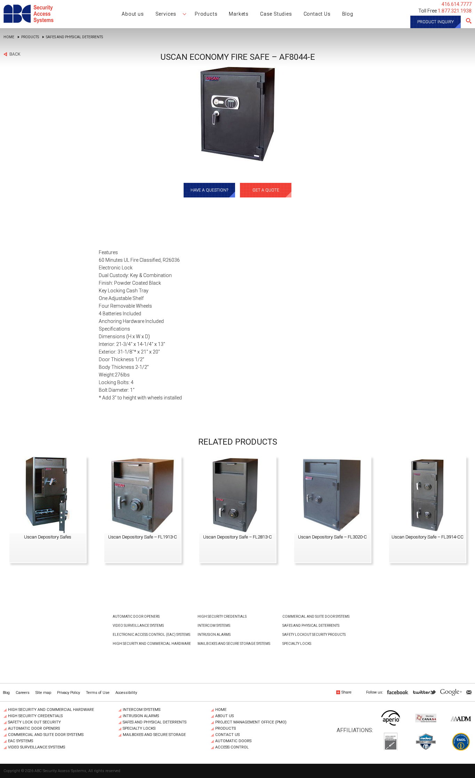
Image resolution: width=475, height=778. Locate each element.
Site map (43, 692)
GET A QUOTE (265, 190)
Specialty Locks (296, 644)
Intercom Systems (214, 625)
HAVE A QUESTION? (209, 190)
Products (30, 37)
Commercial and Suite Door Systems (315, 616)
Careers (23, 692)
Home (8, 37)
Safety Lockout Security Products (314, 635)
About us (224, 716)
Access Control (232, 747)
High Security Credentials (222, 616)
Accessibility (126, 692)
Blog (6, 692)
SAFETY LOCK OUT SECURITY (34, 722)
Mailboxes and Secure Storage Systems (234, 644)
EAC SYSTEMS (20, 741)
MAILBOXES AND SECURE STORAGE (154, 735)
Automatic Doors (233, 741)
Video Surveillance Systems (138, 625)
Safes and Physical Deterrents (74, 37)
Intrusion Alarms (214, 635)
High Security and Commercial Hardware (152, 644)
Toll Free (445, 10)
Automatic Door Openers (136, 616)
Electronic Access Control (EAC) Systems (151, 635)
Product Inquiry (435, 21)
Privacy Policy (68, 692)
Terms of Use (98, 692)
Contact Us (227, 735)
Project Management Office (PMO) (251, 722)
